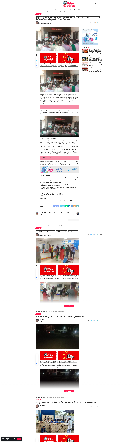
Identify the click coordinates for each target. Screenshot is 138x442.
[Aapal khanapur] (69, 4)
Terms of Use (8, 439)
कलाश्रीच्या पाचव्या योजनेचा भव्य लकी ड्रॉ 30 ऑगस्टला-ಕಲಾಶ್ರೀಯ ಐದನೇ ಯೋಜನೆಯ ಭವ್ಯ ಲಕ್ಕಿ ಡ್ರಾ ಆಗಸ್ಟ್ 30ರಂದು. (95, 63)
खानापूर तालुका (38, 14)
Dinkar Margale (42, 233)
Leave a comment (74, 219)
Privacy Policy (70, 200)
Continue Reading (69, 305)
